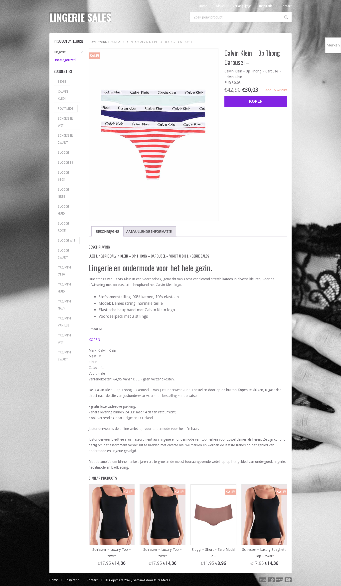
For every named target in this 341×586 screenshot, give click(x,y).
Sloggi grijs (63, 193)
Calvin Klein (63, 95)
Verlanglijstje (242, 5)
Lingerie (60, 52)
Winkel (220, 5)
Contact (286, 5)
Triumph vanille (64, 322)
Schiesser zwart (65, 139)
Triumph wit (64, 339)
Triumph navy (64, 305)
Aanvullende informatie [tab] (149, 232)
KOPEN (94, 340)
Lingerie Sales (80, 17)
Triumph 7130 (64, 271)
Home (203, 5)
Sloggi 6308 (63, 176)
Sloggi (63, 152)
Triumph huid (64, 288)
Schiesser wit (65, 122)
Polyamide (65, 108)
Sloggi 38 (65, 162)
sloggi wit (66, 240)
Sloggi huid (63, 210)
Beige (62, 81)
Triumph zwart (64, 356)
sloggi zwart (63, 254)
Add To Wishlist (276, 90)
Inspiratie (266, 5)
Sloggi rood (63, 227)
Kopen (256, 101)
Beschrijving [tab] (107, 232)
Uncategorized (124, 42)
